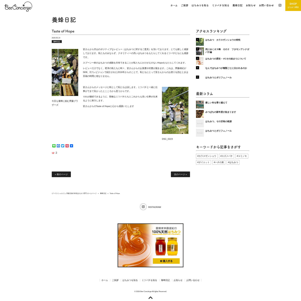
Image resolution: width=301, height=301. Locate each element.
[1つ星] (53, 153)
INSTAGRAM (154, 207)
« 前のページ (61, 174)
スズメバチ (227, 156)
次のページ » (180, 174)
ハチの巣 (219, 162)
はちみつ (233, 162)
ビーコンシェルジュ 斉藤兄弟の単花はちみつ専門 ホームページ (74, 193)
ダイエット (204, 162)
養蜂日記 (56, 41)
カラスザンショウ (207, 156)
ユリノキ (242, 156)
